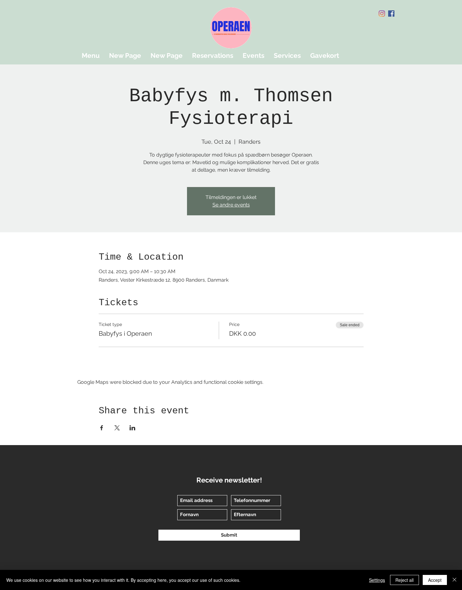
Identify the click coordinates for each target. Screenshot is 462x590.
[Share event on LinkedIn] (132, 427)
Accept (435, 580)
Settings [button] (377, 580)
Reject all (404, 580)
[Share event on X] (117, 427)
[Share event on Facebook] (102, 427)
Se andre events (231, 205)
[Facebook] (391, 13)
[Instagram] (382, 13)
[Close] (454, 580)
